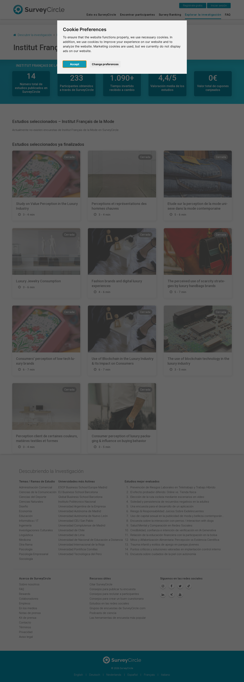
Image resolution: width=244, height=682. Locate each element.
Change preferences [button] (105, 64)
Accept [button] (74, 64)
